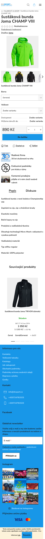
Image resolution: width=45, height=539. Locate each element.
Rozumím (27, 535)
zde (19, 535)
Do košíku (22, 137)
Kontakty (6, 354)
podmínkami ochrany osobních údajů (19, 448)
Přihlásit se (11, 456)
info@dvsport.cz (15, 391)
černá (10, 335)
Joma (11, 33)
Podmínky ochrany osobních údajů (17, 372)
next (42, 291)
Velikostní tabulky (10, 358)
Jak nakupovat (8, 365)
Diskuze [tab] (31, 191)
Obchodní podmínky (11, 368)
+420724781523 (16, 397)
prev (2, 291)
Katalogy (6, 361)
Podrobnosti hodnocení (11, 29)
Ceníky (5, 379)
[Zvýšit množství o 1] (40, 130)
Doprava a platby (10, 376)
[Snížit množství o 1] (28, 130)
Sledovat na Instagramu (22, 508)
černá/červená (21, 335)
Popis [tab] (12, 191)
